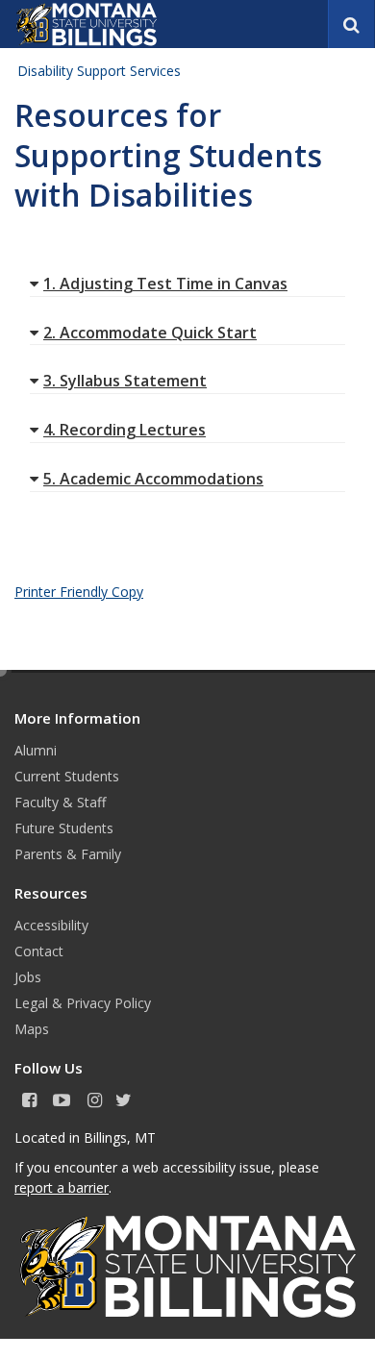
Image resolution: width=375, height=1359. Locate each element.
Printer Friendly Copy (78, 591)
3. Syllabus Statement (125, 380)
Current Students (66, 776)
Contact (38, 951)
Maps (31, 1029)
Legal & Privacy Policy (82, 1003)
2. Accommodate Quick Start (150, 332)
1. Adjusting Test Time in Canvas (165, 283)
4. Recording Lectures (124, 429)
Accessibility (51, 925)
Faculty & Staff (60, 802)
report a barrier (61, 1187)
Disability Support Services (99, 71)
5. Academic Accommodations (153, 478)
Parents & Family (67, 854)
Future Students (63, 828)
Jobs (27, 977)
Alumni (35, 750)
